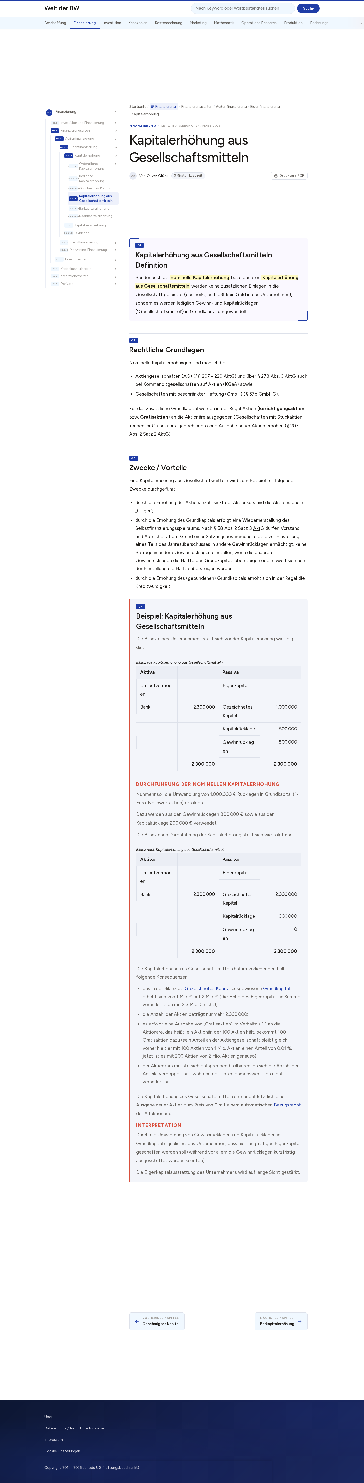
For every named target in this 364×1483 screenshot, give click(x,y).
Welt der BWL (63, 8)
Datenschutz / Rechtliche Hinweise (74, 1428)
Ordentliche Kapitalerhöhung (92, 166)
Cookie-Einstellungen (62, 1451)
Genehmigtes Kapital (94, 188)
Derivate (67, 284)
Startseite (137, 106)
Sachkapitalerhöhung (95, 216)
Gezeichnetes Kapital (208, 988)
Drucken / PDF (291, 175)
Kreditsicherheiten (75, 276)
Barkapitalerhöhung (94, 208)
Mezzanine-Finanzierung (88, 250)
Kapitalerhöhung (87, 155)
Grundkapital (276, 988)
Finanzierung (65, 111)
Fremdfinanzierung (84, 242)
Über (48, 1417)
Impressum (53, 1439)
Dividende (82, 233)
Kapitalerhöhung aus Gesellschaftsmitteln (96, 198)
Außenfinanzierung (79, 139)
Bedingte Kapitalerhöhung (92, 178)
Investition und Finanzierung (82, 123)
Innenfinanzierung (79, 259)
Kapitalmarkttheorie (76, 268)
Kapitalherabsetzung (90, 225)
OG (133, 175)
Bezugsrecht (287, 1105)
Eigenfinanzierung (83, 147)
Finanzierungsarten (75, 130)
